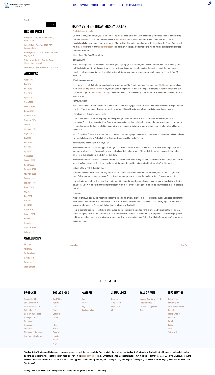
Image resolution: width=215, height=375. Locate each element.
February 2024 (29, 214)
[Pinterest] (115, 281)
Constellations (116, 302)
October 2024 (29, 178)
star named (81, 46)
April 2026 (28, 97)
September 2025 (30, 128)
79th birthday (121, 39)
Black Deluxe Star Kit (32, 306)
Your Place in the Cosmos (33, 335)
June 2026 (28, 88)
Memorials (143, 310)
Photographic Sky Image (33, 332)
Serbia (170, 328)
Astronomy (28, 248)
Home (75, 5)
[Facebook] (100, 281)
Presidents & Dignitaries (148, 306)
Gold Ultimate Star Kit (32, 310)
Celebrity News (29, 253)
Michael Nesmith (95, 88)
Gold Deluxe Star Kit (31, 302)
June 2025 (28, 142)
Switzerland (172, 332)
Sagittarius (57, 332)
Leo (54, 321)
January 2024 (29, 218)
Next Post (186, 245)
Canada (171, 321)
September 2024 (30, 182)
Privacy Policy (173, 302)
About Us (112, 5)
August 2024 (29, 187)
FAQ (112, 310)
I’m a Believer (96, 92)
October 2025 (29, 124)
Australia (171, 317)
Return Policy (173, 298)
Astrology (27, 244)
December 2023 (30, 222)
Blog (103, 5)
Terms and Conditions (176, 306)
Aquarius (56, 302)
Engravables (28, 324)
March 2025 (28, 155)
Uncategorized (29, 266)
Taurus (55, 339)
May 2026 (28, 93)
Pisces (55, 328)
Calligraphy (28, 321)
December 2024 (30, 169)
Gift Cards (28, 328)
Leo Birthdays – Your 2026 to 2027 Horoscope (41, 67)
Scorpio (56, 335)
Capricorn (56, 313)
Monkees (165, 84)
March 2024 (28, 209)
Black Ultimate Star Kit (32, 313)
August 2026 (29, 79)
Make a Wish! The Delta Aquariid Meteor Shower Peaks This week (39, 61)
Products (94, 5)
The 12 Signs (57, 298)
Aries (55, 306)
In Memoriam (29, 257)
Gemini (55, 317)
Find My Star (115, 306)
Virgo (55, 343)
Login (121, 5)
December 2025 (30, 115)
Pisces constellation (105, 46)
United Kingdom (174, 313)
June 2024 (28, 196)
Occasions (28, 262)
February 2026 (29, 106)
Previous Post (72, 245)
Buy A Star (84, 5)
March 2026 (28, 102)
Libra (55, 324)
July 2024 (27, 191)
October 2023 (29, 231)
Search (26, 20)
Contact (171, 310)
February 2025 (29, 160)
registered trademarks (89, 355)
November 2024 (30, 173)
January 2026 (29, 110)
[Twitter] (110, 281)
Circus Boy (168, 71)
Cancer (55, 310)
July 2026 (27, 84)
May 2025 (28, 146)
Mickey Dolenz (86, 39)
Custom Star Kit (30, 298)
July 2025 (27, 137)
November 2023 (30, 227)
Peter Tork (81, 88)
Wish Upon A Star (30, 317)
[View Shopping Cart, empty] (208, 5)
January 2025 (29, 164)
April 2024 (28, 205)
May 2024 (28, 200)
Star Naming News (88, 310)
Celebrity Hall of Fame (134, 5)
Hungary (171, 324)
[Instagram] (105, 281)
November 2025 (30, 119)
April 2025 (28, 151)
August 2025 (29, 133)
